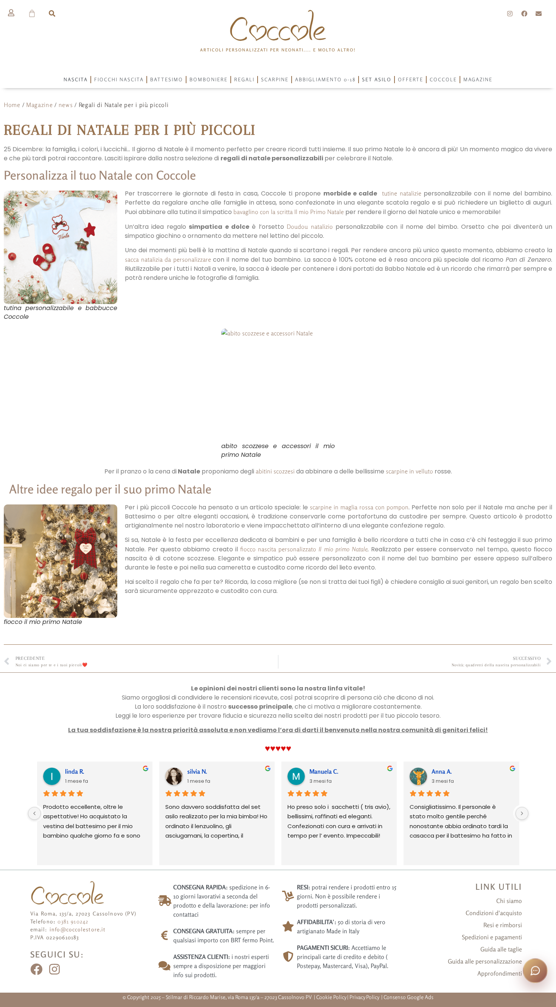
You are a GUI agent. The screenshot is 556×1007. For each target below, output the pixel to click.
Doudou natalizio (309, 226)
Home (12, 105)
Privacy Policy (364, 997)
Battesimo (166, 79)
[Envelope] (539, 14)
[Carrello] (32, 13)
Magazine (477, 79)
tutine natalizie (401, 193)
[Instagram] (510, 14)
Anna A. (442, 771)
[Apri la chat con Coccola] (535, 971)
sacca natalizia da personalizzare (168, 259)
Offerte (410, 79)
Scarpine (275, 79)
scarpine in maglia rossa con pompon (359, 507)
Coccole (443, 79)
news (66, 105)
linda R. (74, 771)
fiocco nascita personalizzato (279, 549)
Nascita (76, 79)
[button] (52, 13)
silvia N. (197, 771)
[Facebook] (524, 14)
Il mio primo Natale (342, 549)
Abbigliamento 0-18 (325, 79)
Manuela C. (324, 771)
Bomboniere (208, 79)
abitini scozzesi (275, 471)
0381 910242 (73, 921)
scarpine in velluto (409, 471)
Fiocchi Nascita (119, 79)
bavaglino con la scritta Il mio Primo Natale (288, 212)
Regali (244, 79)
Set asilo (376, 79)
